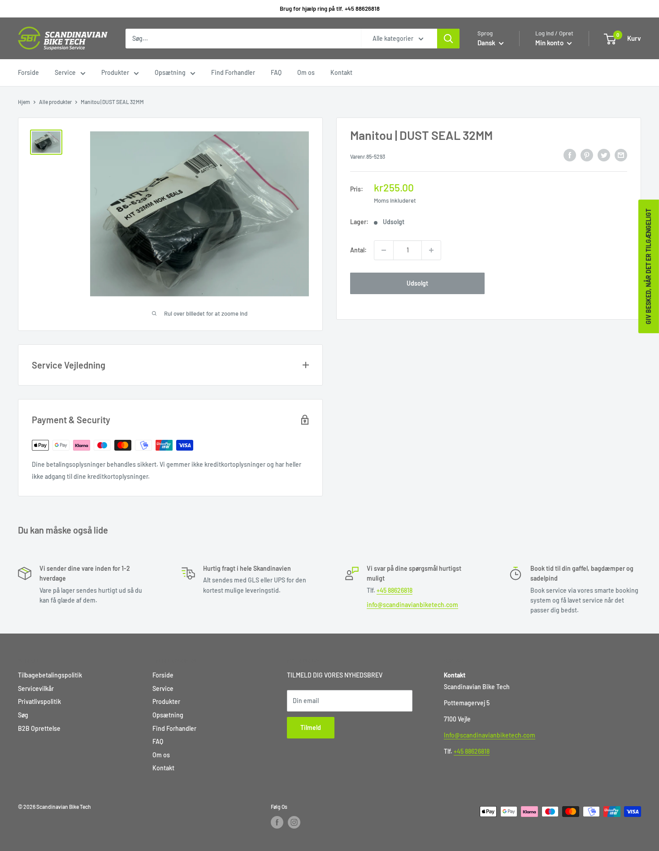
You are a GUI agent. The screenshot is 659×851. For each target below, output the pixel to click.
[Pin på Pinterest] (587, 155)
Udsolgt (417, 283)
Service (65, 72)
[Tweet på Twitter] (604, 155)
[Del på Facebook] (570, 155)
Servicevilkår (36, 688)
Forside (28, 72)
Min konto (550, 43)
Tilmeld (310, 727)
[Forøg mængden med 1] (431, 250)
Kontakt (341, 72)
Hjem (24, 102)
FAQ (276, 72)
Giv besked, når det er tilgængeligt (648, 266)
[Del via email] (621, 155)
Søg (23, 715)
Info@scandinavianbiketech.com (489, 735)
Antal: (358, 250)
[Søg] (448, 38)
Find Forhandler (233, 72)
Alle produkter (55, 102)
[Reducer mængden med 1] (383, 250)
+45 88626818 (394, 590)
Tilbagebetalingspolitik (50, 675)
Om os (306, 72)
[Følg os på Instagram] (294, 822)
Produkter (115, 72)
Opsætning (170, 72)
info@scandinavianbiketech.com (412, 604)
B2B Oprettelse (39, 728)
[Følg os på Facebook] (277, 822)
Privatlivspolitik (39, 701)
